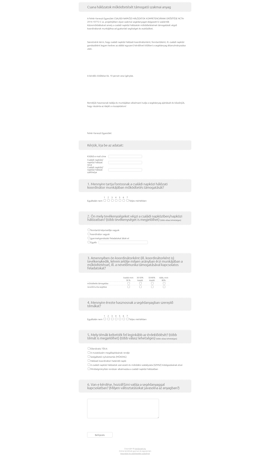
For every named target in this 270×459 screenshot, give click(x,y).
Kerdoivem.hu (140, 448)
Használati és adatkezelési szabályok (135, 453)
